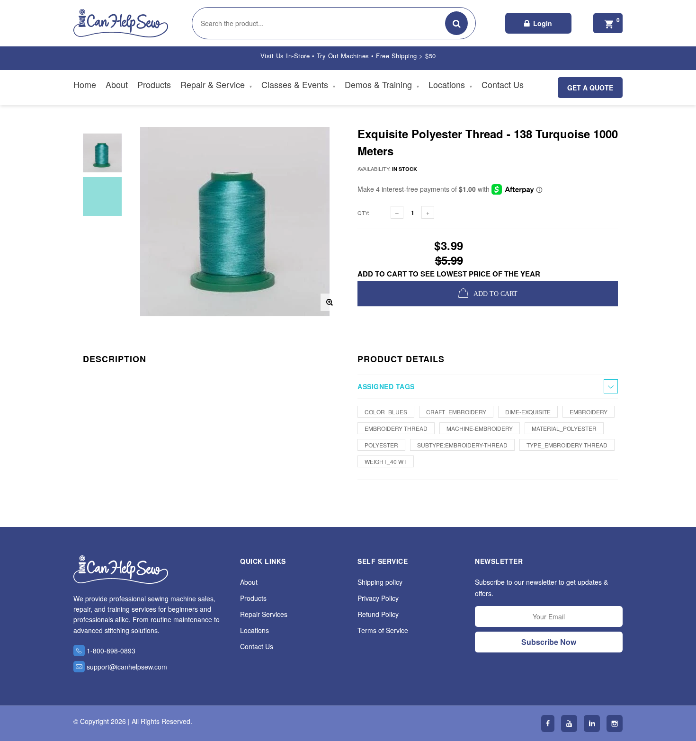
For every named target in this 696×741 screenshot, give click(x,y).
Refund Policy (378, 614)
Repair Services (263, 614)
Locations (450, 84)
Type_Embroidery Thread (566, 445)
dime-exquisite (528, 412)
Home (84, 84)
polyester (381, 445)
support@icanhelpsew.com (127, 666)
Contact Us (503, 84)
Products (154, 84)
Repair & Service (216, 84)
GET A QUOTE (590, 87)
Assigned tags (386, 386)
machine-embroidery (479, 428)
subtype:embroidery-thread (462, 445)
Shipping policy (379, 582)
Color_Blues (386, 412)
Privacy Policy (378, 598)
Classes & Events (298, 84)
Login (542, 23)
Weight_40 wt (386, 461)
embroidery (588, 412)
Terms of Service (382, 630)
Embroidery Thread (396, 428)
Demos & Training (382, 84)
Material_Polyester (564, 428)
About (117, 84)
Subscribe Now (548, 641)
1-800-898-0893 (111, 650)
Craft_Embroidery (456, 412)
